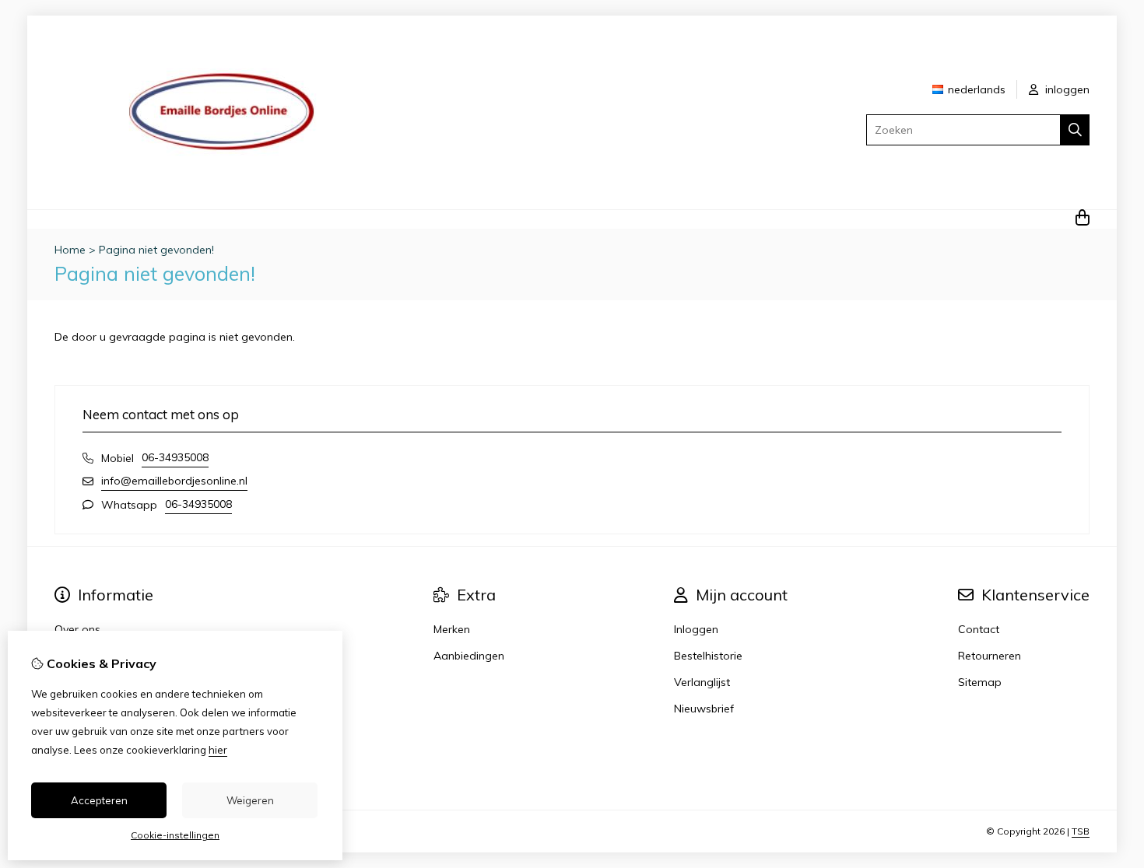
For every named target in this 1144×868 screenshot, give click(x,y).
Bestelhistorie (708, 656)
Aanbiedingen (468, 656)
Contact (978, 629)
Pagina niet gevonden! (156, 250)
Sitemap (980, 682)
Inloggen (696, 629)
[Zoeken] (1075, 129)
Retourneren (989, 656)
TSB (1081, 831)
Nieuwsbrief (704, 709)
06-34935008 (175, 457)
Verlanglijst (702, 682)
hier (218, 750)
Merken (451, 629)
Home (70, 250)
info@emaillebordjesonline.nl (174, 481)
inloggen (1066, 89)
